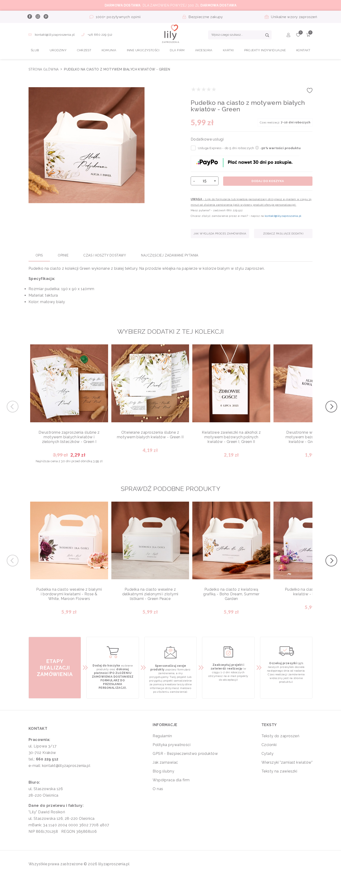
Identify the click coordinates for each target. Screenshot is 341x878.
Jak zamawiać (165, 762)
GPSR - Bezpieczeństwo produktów (185, 753)
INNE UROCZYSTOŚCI (143, 50)
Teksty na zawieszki (279, 771)
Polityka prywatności (171, 745)
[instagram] (37, 17)
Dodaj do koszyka (267, 181)
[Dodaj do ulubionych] (309, 92)
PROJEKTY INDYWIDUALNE (265, 50)
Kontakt (303, 50)
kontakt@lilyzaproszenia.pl (55, 34)
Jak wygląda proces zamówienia (219, 233)
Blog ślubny (163, 771)
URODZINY (58, 50)
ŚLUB (35, 50)
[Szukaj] (267, 35)
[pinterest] (46, 17)
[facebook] (29, 17)
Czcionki (269, 745)
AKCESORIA (203, 50)
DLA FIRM (177, 50)
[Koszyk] (308, 35)
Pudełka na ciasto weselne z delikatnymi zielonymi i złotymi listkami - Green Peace (150, 594)
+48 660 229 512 (100, 34)
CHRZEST (84, 50)
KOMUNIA (109, 50)
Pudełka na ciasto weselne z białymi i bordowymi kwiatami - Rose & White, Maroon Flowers (69, 594)
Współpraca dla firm (171, 780)
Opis (39, 255)
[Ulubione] (298, 35)
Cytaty (267, 753)
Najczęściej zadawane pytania (169, 255)
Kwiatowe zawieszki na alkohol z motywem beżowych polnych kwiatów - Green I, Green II (231, 437)
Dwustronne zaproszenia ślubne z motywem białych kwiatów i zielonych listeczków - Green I (69, 437)
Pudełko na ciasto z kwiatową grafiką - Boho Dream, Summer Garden (231, 594)
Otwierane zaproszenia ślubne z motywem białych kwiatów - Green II (150, 434)
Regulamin (162, 736)
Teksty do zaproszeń (280, 736)
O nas (158, 789)
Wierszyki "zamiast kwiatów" (286, 762)
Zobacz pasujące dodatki (283, 233)
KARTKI (228, 50)
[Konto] (288, 35)
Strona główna (44, 69)
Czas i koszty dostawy (104, 255)
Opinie (63, 255)
